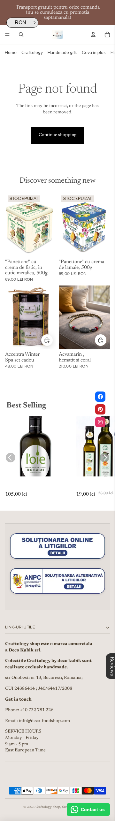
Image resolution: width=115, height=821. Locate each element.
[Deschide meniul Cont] (93, 34)
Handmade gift (62, 52)
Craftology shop (47, 807)
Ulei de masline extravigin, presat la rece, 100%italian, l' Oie (35, 487)
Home (11, 52)
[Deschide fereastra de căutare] (21, 34)
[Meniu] (7, 34)
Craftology (32, 52)
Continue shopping (57, 135)
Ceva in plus (94, 52)
